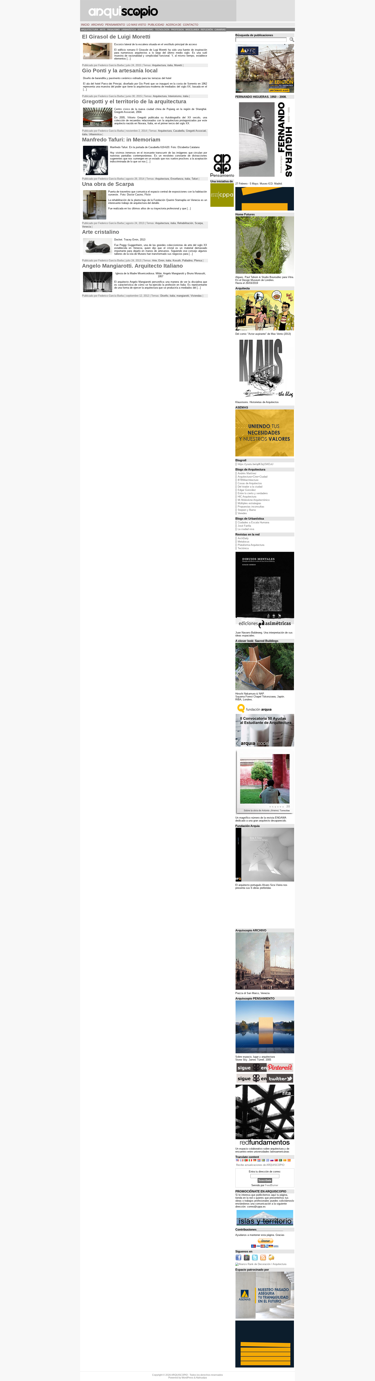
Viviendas (196, 295)
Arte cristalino (100, 232)
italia (170, 65)
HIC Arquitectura (247, 496)
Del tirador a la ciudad (250, 486)
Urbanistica (95, 134)
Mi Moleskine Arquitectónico (254, 499)
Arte (154, 260)
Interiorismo (174, 96)
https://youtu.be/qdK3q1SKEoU (255, 464)
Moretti (178, 65)
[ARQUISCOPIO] (187, 11)
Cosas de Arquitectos (250, 483)
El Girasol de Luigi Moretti (116, 37)
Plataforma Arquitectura (251, 544)
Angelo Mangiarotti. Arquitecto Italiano (132, 266)
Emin (161, 260)
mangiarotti (183, 295)
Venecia (86, 226)
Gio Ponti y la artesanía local (120, 70)
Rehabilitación (185, 223)
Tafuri (195, 178)
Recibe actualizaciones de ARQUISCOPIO (260, 1164)
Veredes (242, 513)
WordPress (187, 1377)
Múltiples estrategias (249, 503)
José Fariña (244, 525)
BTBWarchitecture (248, 480)
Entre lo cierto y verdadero (253, 493)
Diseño (164, 295)
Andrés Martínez (247, 473)
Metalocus (243, 541)
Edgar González (247, 490)
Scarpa (199, 223)
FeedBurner (271, 1185)
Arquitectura (159, 65)
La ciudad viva (246, 529)
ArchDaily (243, 538)
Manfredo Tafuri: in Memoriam (121, 140)
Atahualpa (201, 1377)
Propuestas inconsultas (251, 506)
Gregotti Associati (196, 130)
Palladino (187, 260)
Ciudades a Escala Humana (253, 522)
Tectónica (243, 548)
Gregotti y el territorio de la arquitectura (134, 101)
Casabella (178, 130)
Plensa (198, 260)
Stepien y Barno (247, 509)
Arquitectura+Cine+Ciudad (252, 476)
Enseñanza (177, 178)
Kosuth (177, 260)
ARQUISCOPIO (179, 1375)
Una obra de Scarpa (108, 184)
